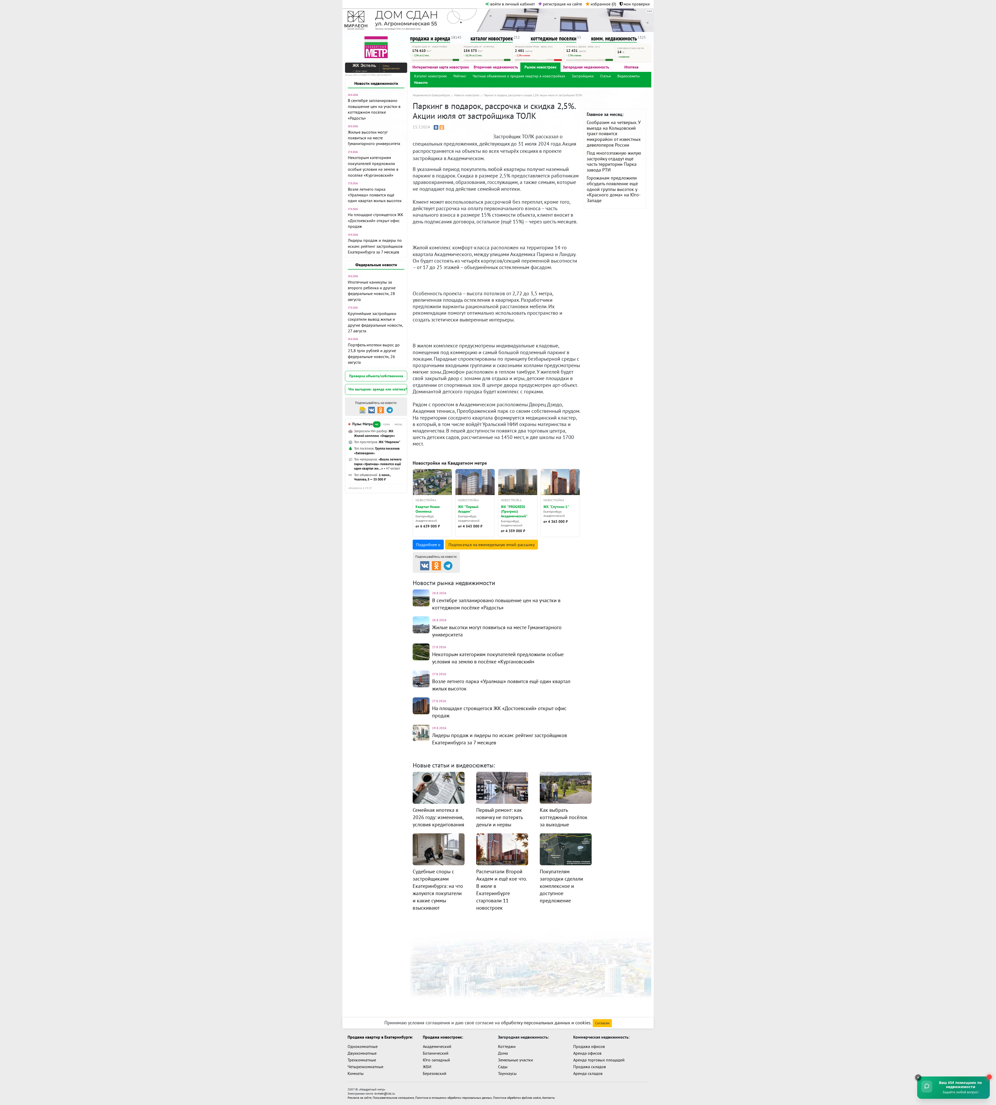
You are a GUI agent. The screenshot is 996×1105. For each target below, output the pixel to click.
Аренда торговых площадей (599, 1059)
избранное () (603, 3)
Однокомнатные (363, 1046)
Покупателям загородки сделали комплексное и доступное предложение (561, 886)
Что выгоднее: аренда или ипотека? (377, 389)
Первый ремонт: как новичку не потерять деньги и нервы (499, 817)
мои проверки (636, 3)
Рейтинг (459, 76)
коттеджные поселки (553, 38)
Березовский (434, 1073)
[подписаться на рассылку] (362, 410)
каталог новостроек (492, 38)
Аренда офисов (587, 1053)
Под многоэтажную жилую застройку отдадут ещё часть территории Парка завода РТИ (614, 161)
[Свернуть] (918, 1077)
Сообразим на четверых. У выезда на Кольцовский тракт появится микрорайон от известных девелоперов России (614, 133)
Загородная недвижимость (586, 67)
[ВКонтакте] (436, 127)
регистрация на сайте (562, 3)
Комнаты (356, 1073)
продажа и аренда (430, 38)
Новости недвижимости (376, 83)
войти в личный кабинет (512, 3)
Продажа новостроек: (443, 1037)
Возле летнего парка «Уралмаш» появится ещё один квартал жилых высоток (375, 195)
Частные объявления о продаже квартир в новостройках (519, 76)
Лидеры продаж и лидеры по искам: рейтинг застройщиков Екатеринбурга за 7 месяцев (375, 246)
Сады (503, 1066)
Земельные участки (515, 1059)
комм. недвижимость (614, 38)
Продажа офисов (589, 1046)
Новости (421, 82)
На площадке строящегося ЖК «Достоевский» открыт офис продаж (375, 220)
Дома (503, 1053)
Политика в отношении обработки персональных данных (453, 1098)
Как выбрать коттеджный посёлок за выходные (563, 817)
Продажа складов (589, 1066)
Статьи (605, 76)
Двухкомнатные (362, 1053)
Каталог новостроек (430, 76)
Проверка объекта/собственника (376, 376)
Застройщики (583, 76)
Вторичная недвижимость (496, 67)
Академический (437, 1046)
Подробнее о (428, 544)
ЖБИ (427, 1066)
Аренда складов (588, 1073)
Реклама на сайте (359, 1098)
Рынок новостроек (540, 67)
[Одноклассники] (441, 127)
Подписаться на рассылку (491, 544)
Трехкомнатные (362, 1059)
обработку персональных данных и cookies (546, 1023)
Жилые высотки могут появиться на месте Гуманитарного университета (374, 137)
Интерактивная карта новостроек (440, 67)
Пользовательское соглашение (393, 1098)
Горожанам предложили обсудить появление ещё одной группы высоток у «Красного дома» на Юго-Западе (613, 189)
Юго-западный (436, 1059)
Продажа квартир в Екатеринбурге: (380, 1037)
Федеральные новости (376, 264)
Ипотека (631, 67)
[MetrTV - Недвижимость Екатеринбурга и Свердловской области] (376, 47)
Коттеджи (507, 1046)
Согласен (602, 1023)
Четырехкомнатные (365, 1066)
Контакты (548, 1098)
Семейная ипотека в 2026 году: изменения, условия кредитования (438, 817)
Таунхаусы (507, 1073)
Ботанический (435, 1053)
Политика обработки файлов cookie (517, 1098)
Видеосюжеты (628, 76)
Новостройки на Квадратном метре (450, 463)
